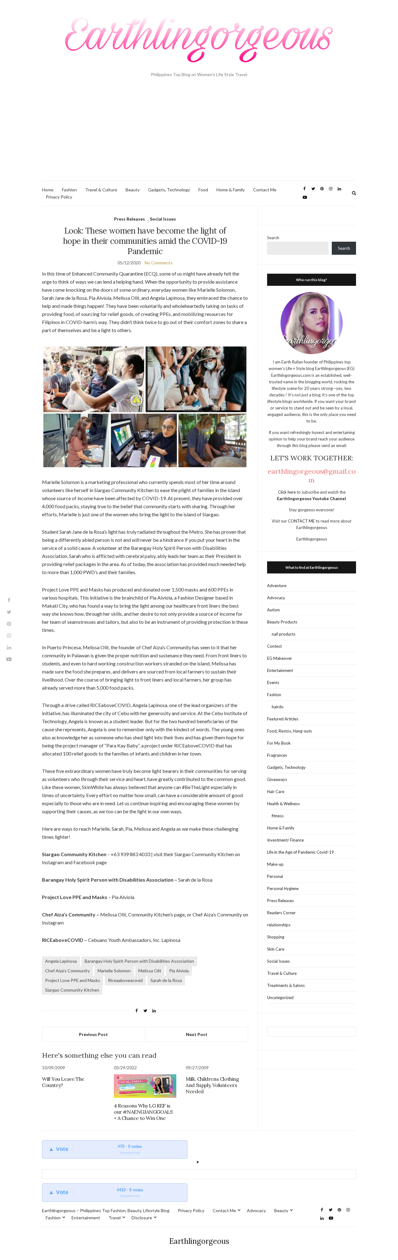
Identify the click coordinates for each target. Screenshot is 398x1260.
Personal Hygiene (282, 888)
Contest (274, 646)
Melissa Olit (149, 970)
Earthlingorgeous (199, 1241)
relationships (278, 924)
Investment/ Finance (285, 840)
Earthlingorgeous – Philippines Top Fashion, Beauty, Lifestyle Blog (105, 1210)
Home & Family (230, 189)
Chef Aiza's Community (67, 970)
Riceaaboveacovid (125, 980)
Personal (275, 876)
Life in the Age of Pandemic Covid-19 (300, 852)
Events (273, 682)
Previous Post (93, 1034)
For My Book (279, 743)
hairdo (278, 706)
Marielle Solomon (114, 970)
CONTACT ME (302, 520)
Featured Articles (282, 718)
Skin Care (275, 949)
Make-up (275, 864)
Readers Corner (281, 912)
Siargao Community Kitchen (72, 990)
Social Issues (163, 218)
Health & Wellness (283, 803)
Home (47, 189)
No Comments (159, 262)
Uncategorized (280, 997)
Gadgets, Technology (169, 189)
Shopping (275, 936)
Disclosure (142, 1217)
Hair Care (275, 791)
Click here (287, 492)
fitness (278, 815)
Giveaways (277, 779)
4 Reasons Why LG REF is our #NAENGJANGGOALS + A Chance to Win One (143, 1111)
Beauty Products (282, 621)
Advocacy (276, 597)
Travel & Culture (101, 189)
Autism (273, 609)
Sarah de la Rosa (166, 980)
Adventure (276, 585)
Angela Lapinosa (61, 961)
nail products (283, 634)
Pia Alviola (179, 970)
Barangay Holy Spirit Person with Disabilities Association (139, 961)
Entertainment (280, 670)
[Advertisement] (199, 133)
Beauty (133, 189)
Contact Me (264, 189)
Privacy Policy (59, 196)
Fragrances (277, 755)
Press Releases (129, 218)
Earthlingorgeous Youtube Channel (311, 498)
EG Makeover (279, 658)
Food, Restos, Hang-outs (289, 730)
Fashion (69, 189)
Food (203, 189)
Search (273, 237)
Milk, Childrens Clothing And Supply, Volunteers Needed (212, 1085)
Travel (115, 1217)
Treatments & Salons (286, 985)
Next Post (196, 1034)
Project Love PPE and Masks (72, 980)
